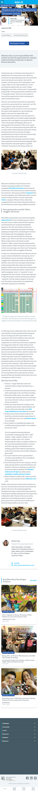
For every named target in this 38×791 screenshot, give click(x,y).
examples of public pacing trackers (17, 474)
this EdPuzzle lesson (16, 188)
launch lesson (31, 418)
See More (33, 580)
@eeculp (16, 563)
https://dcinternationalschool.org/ (24, 565)
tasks (3, 200)
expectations (6, 220)
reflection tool (30, 479)
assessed (29, 193)
